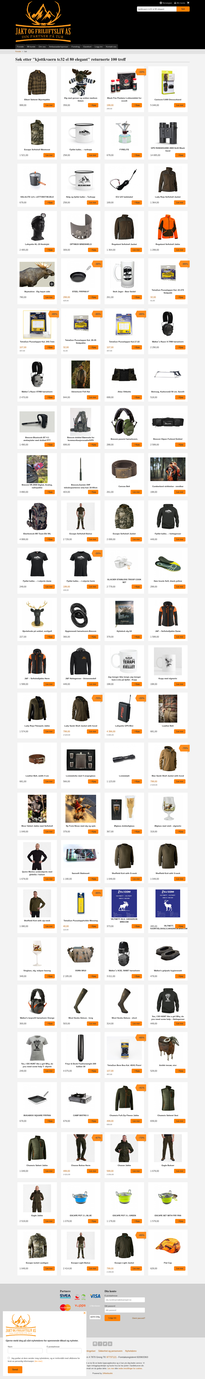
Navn (10, 1346)
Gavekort (87, 47)
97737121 (112, 1357)
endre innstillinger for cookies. (131, 1368)
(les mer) (38, 1361)
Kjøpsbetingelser (87, 1351)
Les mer (111, 1368)
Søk (183, 9)
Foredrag (76, 47)
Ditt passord (110, 1306)
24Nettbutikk (107, 1373)
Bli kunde (31, 47)
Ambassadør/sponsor (58, 47)
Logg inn (98, 47)
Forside (20, 47)
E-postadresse (111, 1296)
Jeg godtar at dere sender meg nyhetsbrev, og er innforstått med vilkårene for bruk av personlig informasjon (44, 1359)
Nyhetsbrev (131, 1351)
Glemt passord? (138, 1318)
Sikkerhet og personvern (110, 1351)
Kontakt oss (111, 47)
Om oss (42, 47)
